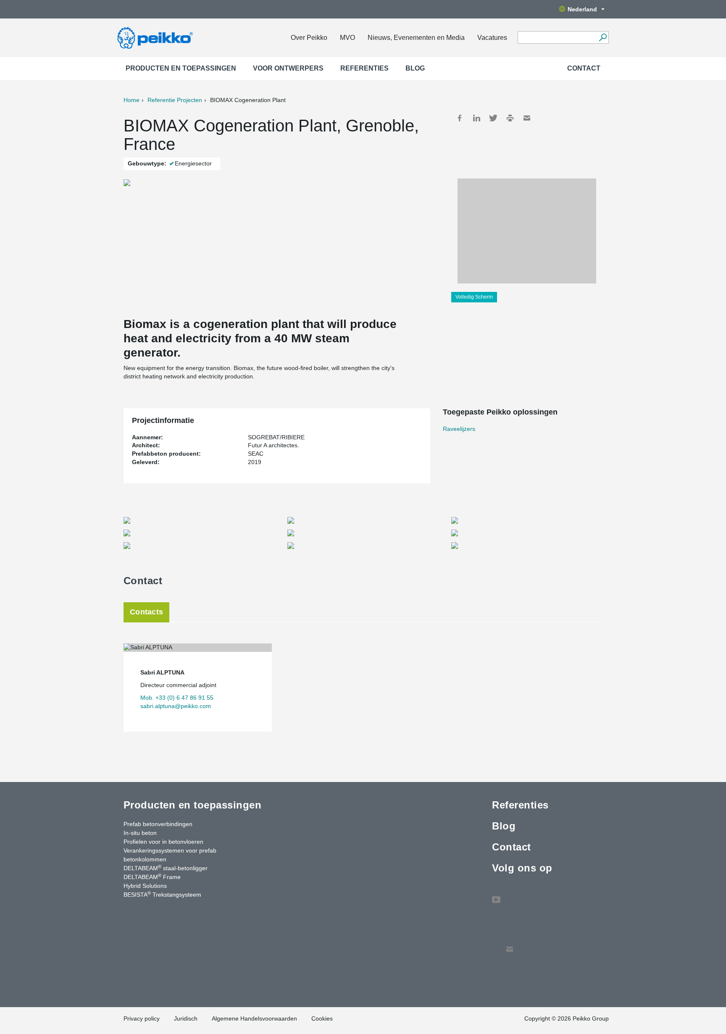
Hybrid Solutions (145, 885)
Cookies (322, 1018)
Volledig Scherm (474, 297)
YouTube (496, 895)
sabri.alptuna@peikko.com (175, 706)
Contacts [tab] (146, 612)
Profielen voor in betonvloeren (163, 841)
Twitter (493, 118)
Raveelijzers (459, 428)
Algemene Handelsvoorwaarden (254, 1018)
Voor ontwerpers (288, 68)
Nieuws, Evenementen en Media (416, 37)
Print (510, 118)
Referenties (364, 68)
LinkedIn (476, 118)
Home (131, 100)
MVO (347, 37)
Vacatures (492, 37)
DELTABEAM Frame (152, 876)
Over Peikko (309, 37)
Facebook (459, 118)
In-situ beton (140, 832)
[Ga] (602, 37)
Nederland (582, 9)
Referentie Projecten (174, 100)
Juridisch (185, 1018)
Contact (583, 68)
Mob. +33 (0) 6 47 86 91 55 (176, 697)
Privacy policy (142, 1018)
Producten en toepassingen (181, 68)
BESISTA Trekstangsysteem (162, 894)
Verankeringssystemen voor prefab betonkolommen (170, 855)
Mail (527, 118)
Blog (415, 68)
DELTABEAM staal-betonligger (166, 867)
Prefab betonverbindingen (158, 824)
